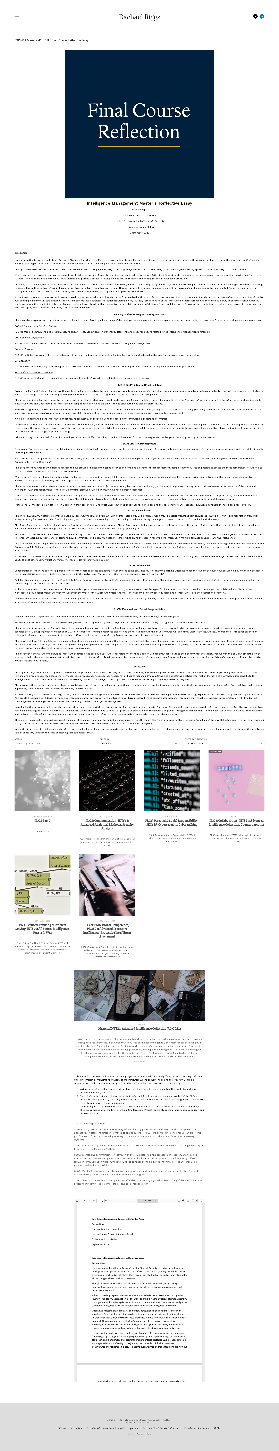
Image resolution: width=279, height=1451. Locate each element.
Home (62, 1428)
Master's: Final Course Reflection (161, 1428)
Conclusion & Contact (196, 1428)
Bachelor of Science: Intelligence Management (112, 1428)
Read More (139, 1061)
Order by (104, 739)
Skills (217, 1428)
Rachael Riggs (139, 17)
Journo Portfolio (144, 1434)
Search (18, 739)
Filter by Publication (196, 739)
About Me (76, 1428)
